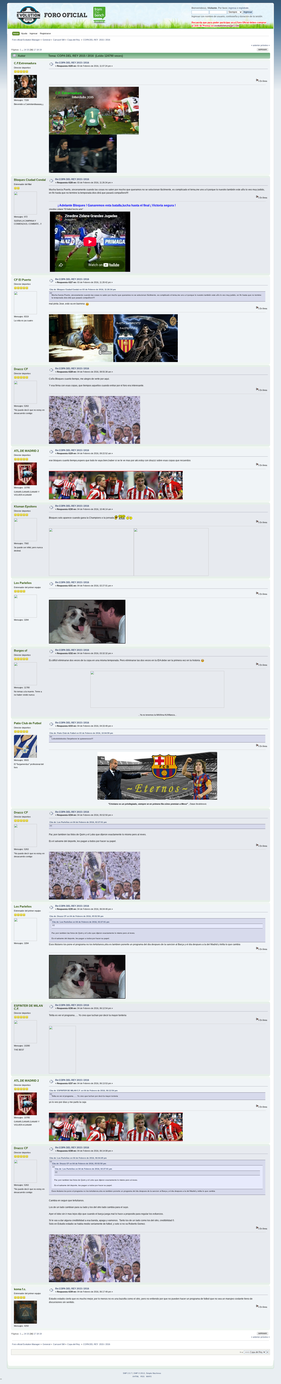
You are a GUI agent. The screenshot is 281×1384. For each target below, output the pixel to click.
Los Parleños (23, 582)
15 (28, 50)
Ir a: (241, 1352)
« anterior (255, 45)
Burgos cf (20, 650)
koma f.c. (20, 1289)
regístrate (244, 8)
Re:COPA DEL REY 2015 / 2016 (72, 62)
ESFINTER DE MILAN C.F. (28, 1007)
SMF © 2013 (139, 1373)
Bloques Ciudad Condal (30, 179)
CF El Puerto (22, 279)
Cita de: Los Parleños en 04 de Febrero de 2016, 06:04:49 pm (78, 1158)
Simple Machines (153, 1373)
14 (25, 50)
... (23, 50)
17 (35, 50)
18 (38, 50)
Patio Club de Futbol (27, 723)
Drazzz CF (21, 369)
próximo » (265, 45)
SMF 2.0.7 (127, 1373)
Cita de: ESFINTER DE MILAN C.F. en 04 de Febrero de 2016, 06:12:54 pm (84, 1090)
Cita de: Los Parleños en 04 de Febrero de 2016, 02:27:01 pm (78, 822)
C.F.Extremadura (25, 63)
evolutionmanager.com (226, 25)
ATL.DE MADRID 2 (26, 450)
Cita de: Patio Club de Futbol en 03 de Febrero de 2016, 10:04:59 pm (81, 733)
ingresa (232, 8)
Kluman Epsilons (25, 506)
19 (40, 50)
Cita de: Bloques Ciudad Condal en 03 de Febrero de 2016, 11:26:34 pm (83, 289)
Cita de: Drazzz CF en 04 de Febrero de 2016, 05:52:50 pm (76, 916)
